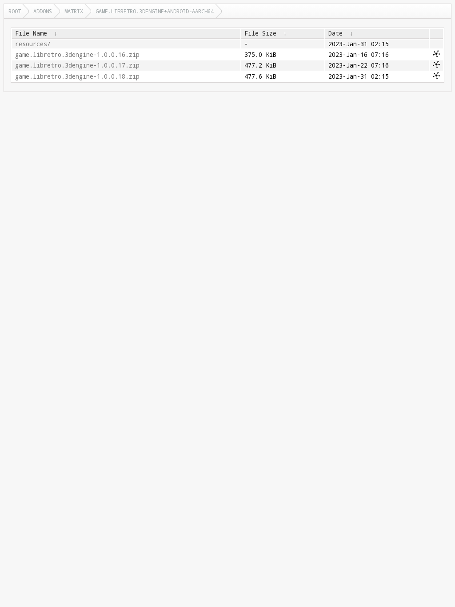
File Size (260, 33)
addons (42, 11)
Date (335, 33)
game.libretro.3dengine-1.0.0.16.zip (77, 55)
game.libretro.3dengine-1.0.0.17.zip (77, 65)
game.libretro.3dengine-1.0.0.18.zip (77, 76)
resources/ (33, 44)
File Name (31, 33)
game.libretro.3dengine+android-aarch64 (155, 11)
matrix (73, 11)
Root (14, 11)
